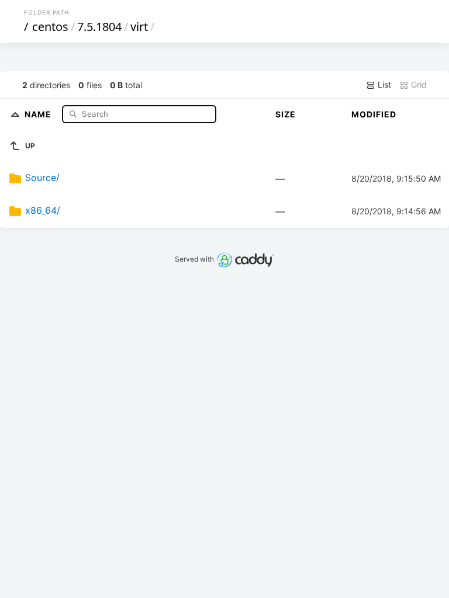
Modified (373, 114)
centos (50, 26)
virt (139, 26)
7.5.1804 (99, 26)
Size (285, 114)
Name (39, 114)
